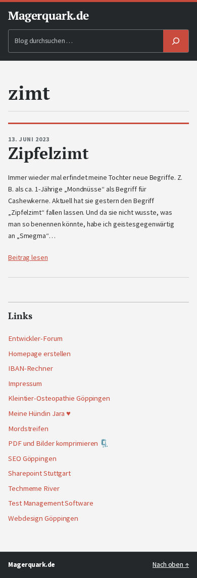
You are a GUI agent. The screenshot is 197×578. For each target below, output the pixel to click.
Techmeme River (34, 488)
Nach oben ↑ (171, 564)
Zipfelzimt (48, 153)
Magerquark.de (48, 15)
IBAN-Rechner (30, 368)
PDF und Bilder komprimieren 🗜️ (58, 443)
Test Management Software (50, 503)
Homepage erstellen (39, 353)
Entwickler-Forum (35, 338)
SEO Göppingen (32, 458)
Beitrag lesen (28, 257)
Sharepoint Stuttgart (39, 473)
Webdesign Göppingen (43, 518)
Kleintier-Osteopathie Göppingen (59, 398)
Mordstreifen (28, 428)
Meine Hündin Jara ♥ (39, 413)
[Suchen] (175, 41)
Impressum (25, 383)
